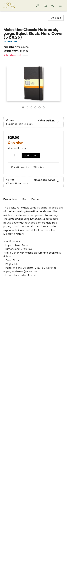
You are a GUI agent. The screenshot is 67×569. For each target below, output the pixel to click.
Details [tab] (35, 199)
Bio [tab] (24, 199)
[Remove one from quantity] (10, 155)
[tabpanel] (33, 245)
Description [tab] (10, 199)
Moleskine (10, 41)
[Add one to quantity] (19, 155)
